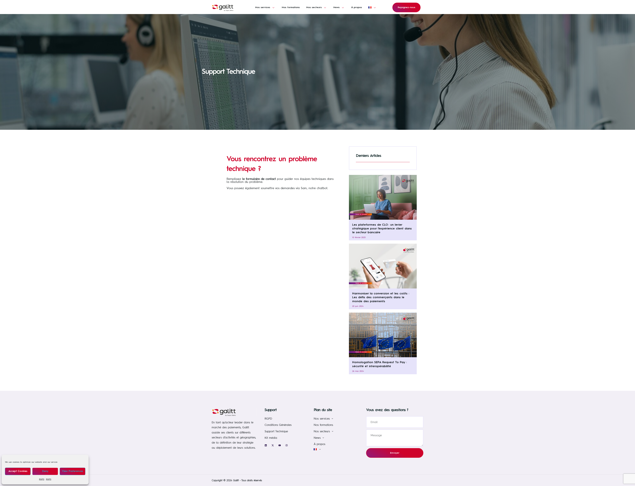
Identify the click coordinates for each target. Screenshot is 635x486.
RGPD (41, 479)
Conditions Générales (278, 425)
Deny (45, 471)
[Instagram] (286, 445)
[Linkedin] (266, 445)
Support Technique (276, 431)
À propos (356, 7)
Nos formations (291, 7)
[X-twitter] (273, 445)
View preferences (72, 471)
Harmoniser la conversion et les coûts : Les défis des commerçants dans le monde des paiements (380, 297)
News (336, 7)
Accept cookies (17, 471)
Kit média (271, 438)
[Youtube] (279, 445)
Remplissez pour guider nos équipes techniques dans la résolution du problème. (280, 180)
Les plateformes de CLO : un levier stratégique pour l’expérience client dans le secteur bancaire (382, 228)
